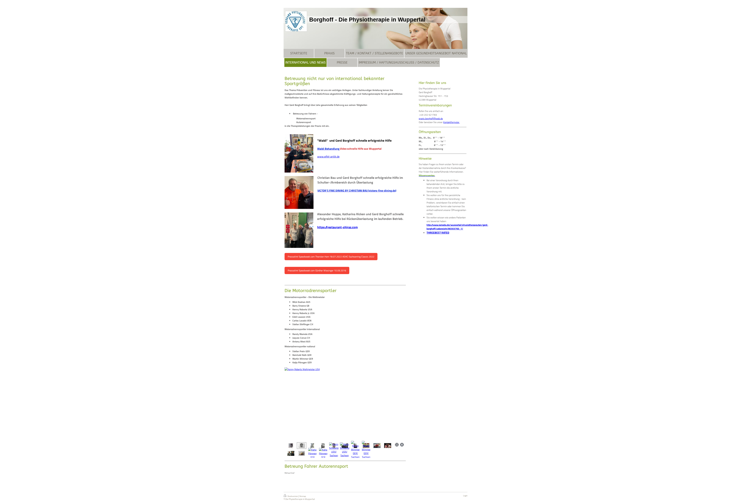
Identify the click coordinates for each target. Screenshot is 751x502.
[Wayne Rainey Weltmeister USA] (345, 404)
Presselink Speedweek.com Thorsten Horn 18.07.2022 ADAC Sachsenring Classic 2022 (331, 256)
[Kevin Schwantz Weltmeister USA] (323, 445)
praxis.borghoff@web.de (431, 118)
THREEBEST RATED (438, 232)
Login (465, 495)
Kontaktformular (451, 122)
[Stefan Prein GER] (290, 453)
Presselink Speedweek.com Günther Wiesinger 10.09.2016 (317, 270)
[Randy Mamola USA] (377, 445)
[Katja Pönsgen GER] (312, 453)
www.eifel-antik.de (328, 156)
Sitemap (302, 496)
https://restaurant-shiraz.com (337, 227)
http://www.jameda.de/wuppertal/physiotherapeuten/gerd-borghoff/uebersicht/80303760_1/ (457, 226)
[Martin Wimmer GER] (387, 445)
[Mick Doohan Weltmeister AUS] (290, 445)
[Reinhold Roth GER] (301, 453)
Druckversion (292, 496)
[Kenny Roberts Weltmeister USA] (301, 445)
